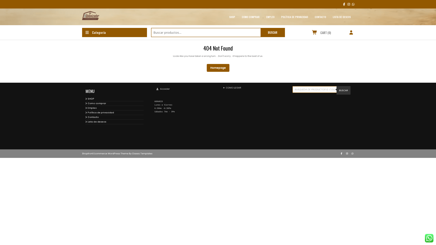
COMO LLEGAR (233, 87)
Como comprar (251, 17)
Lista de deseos (342, 17)
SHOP (232, 17)
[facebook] (343, 4)
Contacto (320, 17)
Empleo (270, 17)
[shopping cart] (314, 33)
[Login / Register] (351, 33)
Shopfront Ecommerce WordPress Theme (105, 153)
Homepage (219, 68)
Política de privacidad (294, 17)
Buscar (272, 32)
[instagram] (348, 4)
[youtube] (352, 4)
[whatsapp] (352, 153)
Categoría (99, 32)
